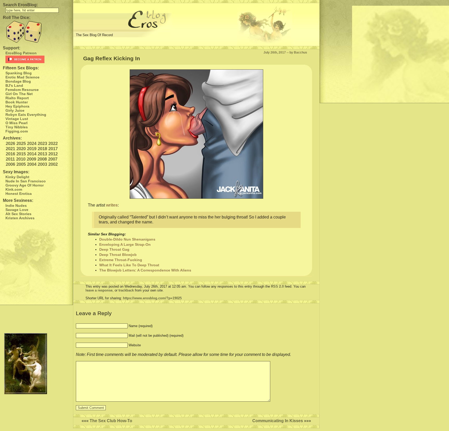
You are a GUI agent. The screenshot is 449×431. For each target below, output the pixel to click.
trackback (126, 290)
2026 (10, 143)
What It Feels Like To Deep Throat (129, 265)
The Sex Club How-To (111, 421)
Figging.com (16, 131)
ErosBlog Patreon (21, 53)
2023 (42, 143)
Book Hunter (16, 102)
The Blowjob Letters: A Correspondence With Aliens (145, 270)
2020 (21, 148)
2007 (52, 159)
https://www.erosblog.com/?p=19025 (152, 298)
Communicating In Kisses (277, 421)
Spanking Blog (18, 73)
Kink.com (13, 189)
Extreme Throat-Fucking (120, 260)
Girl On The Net (19, 94)
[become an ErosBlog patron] (37, 59)
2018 (42, 148)
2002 (53, 164)
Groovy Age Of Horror (24, 185)
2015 (21, 153)
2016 (10, 153)
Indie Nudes (16, 205)
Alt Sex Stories (18, 214)
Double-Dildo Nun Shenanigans (127, 239)
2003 (42, 164)
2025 (21, 143)
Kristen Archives (20, 218)
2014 (31, 153)
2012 (53, 153)
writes (111, 205)
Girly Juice (14, 110)
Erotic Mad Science (22, 77)
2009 (31, 159)
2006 (10, 164)
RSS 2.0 (277, 286)
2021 (10, 148)
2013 (42, 153)
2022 (53, 143)
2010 (20, 159)
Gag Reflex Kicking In (111, 58)
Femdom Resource (22, 90)
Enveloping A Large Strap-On (125, 244)
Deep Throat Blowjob (118, 255)
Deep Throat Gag (114, 249)
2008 (42, 159)
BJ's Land (14, 85)
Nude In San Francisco (25, 181)
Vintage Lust (16, 119)
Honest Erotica (18, 193)
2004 (31, 164)
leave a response (99, 290)
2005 (21, 164)
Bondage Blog (18, 81)
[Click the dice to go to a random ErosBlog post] (36, 32)
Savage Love (16, 210)
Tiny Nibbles (16, 127)
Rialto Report (17, 98)
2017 (53, 148)
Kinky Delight (17, 177)
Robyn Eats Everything (25, 114)
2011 (10, 159)
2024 (31, 143)
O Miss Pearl (16, 123)
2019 (31, 148)
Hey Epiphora (17, 106)
